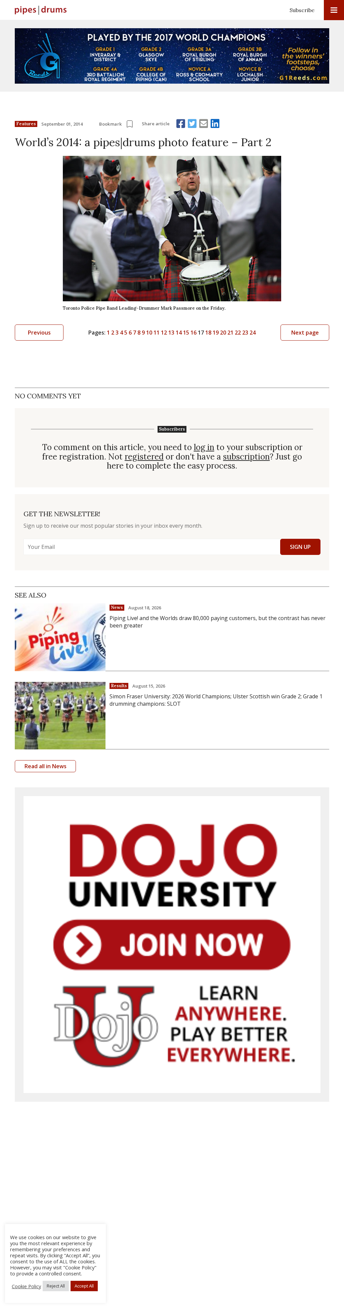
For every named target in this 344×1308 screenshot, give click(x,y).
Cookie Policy (26, 1286)
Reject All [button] (56, 1286)
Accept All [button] (84, 1286)
